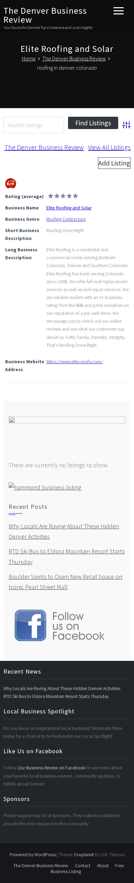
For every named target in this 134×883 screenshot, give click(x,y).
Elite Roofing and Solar (69, 208)
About (103, 865)
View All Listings (109, 147)
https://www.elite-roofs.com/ (74, 361)
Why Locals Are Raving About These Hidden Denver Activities (61, 688)
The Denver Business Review (45, 15)
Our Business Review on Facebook (52, 768)
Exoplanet (84, 854)
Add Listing (114, 163)
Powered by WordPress (33, 854)
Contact (82, 865)
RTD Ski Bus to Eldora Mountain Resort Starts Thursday (56, 696)
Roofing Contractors (66, 219)
